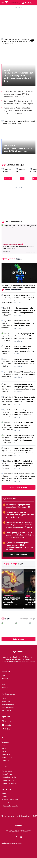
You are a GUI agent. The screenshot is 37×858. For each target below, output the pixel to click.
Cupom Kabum (7, 771)
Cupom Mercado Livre (9, 783)
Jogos (4, 675)
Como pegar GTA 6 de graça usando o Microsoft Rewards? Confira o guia (18, 102)
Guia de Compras (8, 704)
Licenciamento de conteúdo (11, 800)
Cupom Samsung (8, 780)
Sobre (4, 794)
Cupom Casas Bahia (9, 777)
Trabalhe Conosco (8, 803)
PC (2, 682)
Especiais (5, 679)
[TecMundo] (6, 2)
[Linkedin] (21, 837)
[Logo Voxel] (26, 3)
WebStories (6, 701)
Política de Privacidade (10, 806)
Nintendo (5, 688)
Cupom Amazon (7, 774)
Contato (4, 797)
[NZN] (18, 825)
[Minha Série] (23, 816)
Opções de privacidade (12, 843)
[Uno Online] (21, 628)
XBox (3, 685)
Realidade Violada (8, 707)
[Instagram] (16, 837)
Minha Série (6, 754)
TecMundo (5, 742)
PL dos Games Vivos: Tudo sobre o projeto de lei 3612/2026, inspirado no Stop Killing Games (18, 110)
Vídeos (4, 698)
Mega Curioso (7, 757)
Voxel (3, 745)
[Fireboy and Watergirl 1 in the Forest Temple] (8, 628)
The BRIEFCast (7, 710)
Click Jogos (5, 760)
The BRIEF (5, 748)
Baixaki (4, 751)
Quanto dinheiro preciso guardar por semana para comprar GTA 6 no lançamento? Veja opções (18, 94)
